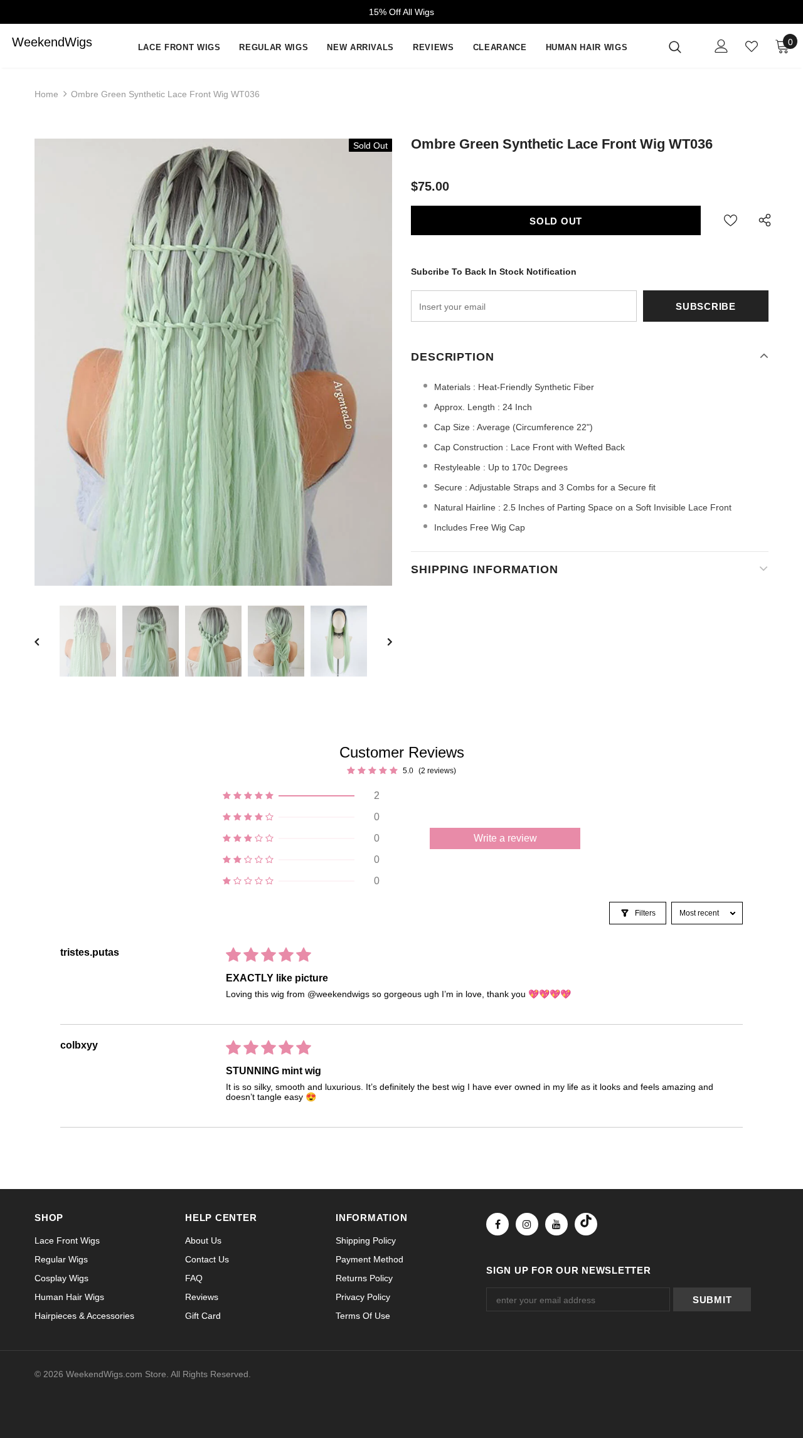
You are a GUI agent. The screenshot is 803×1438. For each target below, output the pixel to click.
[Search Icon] (683, 46)
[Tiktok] (586, 1224)
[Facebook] (497, 1224)
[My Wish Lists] (751, 46)
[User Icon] (721, 46)
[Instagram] (527, 1224)
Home (46, 94)
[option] (213, 362)
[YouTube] (556, 1224)
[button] (301, 795)
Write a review (505, 838)
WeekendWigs (37, 42)
